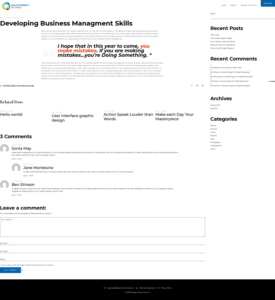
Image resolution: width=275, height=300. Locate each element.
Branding (6, 86)
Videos (20, 17)
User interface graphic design (73, 118)
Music (14, 17)
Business (213, 129)
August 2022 (215, 105)
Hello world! (11, 114)
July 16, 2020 (5, 17)
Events (213, 132)
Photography (215, 142)
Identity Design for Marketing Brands (236, 86)
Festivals (213, 136)
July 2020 (214, 108)
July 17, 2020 (57, 112)
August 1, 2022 (6, 111)
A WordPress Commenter (220, 68)
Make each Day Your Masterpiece (174, 116)
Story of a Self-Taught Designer (222, 48)
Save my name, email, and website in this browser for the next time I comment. (27, 265)
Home (223, 5)
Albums (213, 126)
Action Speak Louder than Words (128, 116)
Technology (29, 86)
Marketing (20, 86)
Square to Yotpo (248, 5)
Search (272, 81)
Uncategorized (216, 146)
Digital (13, 86)
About (233, 5)
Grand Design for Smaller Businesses (236, 72)
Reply (14, 159)
